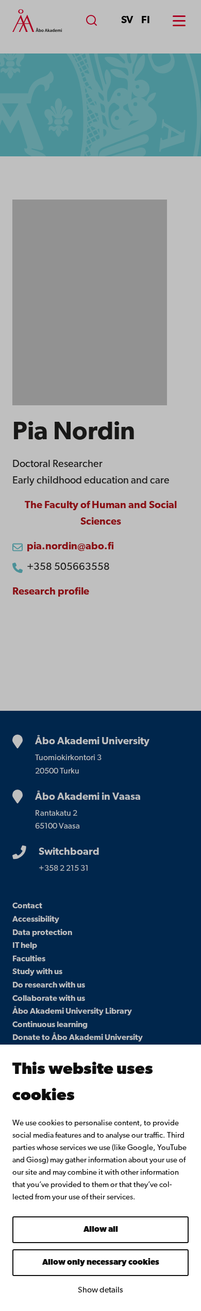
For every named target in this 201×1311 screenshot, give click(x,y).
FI (145, 20)
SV (127, 20)
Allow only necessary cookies (100, 1263)
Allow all (100, 1230)
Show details (100, 1290)
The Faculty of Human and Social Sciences (101, 513)
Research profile (50, 592)
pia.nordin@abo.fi (70, 547)
